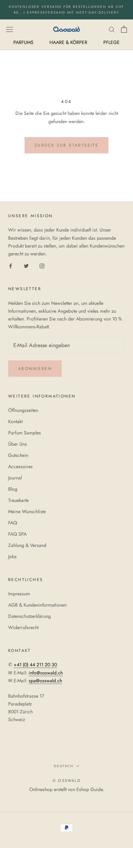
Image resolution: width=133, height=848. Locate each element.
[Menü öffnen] (9, 29)
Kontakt (15, 421)
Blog (12, 489)
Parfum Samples (24, 432)
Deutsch (63, 766)
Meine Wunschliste (27, 511)
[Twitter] (26, 265)
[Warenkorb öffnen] (124, 29)
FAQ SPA (17, 534)
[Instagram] (42, 265)
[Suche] (112, 29)
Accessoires (20, 466)
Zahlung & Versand (27, 545)
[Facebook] (10, 265)
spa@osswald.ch (45, 680)
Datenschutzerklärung (29, 616)
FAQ (12, 522)
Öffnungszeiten (23, 410)
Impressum (19, 593)
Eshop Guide (89, 789)
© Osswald (66, 780)
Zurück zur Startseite (66, 145)
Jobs (12, 556)
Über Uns (17, 444)
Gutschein (18, 455)
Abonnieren (35, 369)
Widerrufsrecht (23, 627)
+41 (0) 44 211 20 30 (35, 664)
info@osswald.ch (46, 672)
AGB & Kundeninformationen (37, 604)
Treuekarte (18, 500)
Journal (15, 477)
